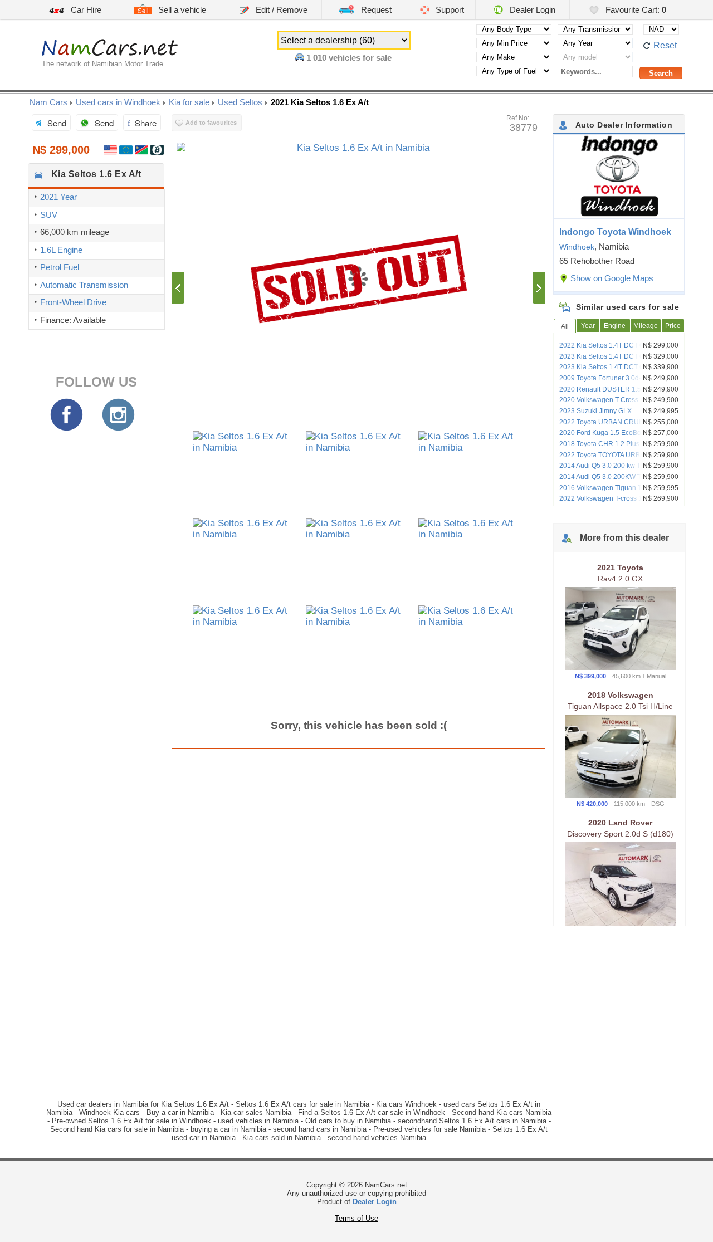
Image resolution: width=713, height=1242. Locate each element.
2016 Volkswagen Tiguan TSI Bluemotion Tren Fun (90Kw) (621, 492)
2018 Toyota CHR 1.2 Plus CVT (607, 444)
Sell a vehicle (181, 9)
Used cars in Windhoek (118, 102)
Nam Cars (48, 102)
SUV (48, 214)
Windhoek (576, 246)
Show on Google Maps (611, 278)
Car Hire (85, 9)
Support (448, 9)
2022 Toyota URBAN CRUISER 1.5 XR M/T (618, 426)
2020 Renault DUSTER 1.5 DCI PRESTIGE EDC (607, 393)
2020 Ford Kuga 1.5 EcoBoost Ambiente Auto (619, 436)
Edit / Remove (280, 9)
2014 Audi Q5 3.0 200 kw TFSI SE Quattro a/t (610, 469)
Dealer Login (531, 9)
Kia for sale (189, 102)
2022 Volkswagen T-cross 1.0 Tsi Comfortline (608, 502)
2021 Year (58, 197)
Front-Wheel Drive (73, 302)
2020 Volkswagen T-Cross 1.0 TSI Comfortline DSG (610, 404)
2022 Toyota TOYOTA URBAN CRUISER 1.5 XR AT (620, 459)
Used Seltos (240, 102)
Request (375, 9)
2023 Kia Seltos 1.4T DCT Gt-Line (610, 356)
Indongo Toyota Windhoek (615, 232)
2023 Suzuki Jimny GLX (595, 411)
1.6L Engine (61, 250)
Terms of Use (356, 1218)
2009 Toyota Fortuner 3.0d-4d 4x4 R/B (617, 378)
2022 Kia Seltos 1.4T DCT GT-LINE (612, 345)
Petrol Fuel (59, 267)
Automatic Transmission (84, 285)
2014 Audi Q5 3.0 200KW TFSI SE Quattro (610, 480)
